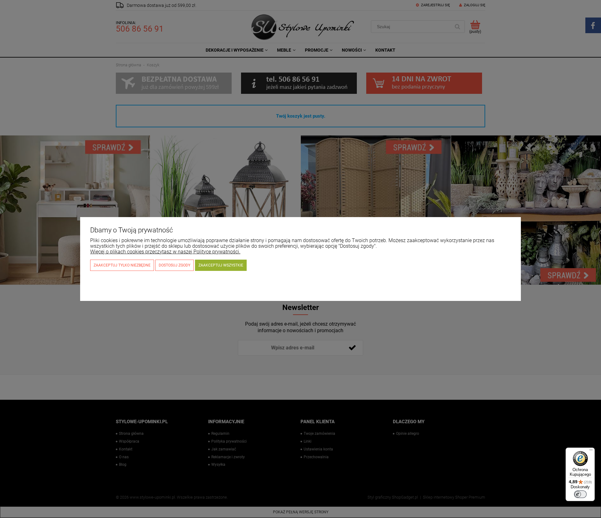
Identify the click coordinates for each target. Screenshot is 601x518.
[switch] (580, 494)
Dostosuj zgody (174, 265)
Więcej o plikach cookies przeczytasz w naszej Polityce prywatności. (165, 252)
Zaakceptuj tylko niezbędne (122, 265)
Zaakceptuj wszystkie (220, 265)
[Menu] (591, 451)
